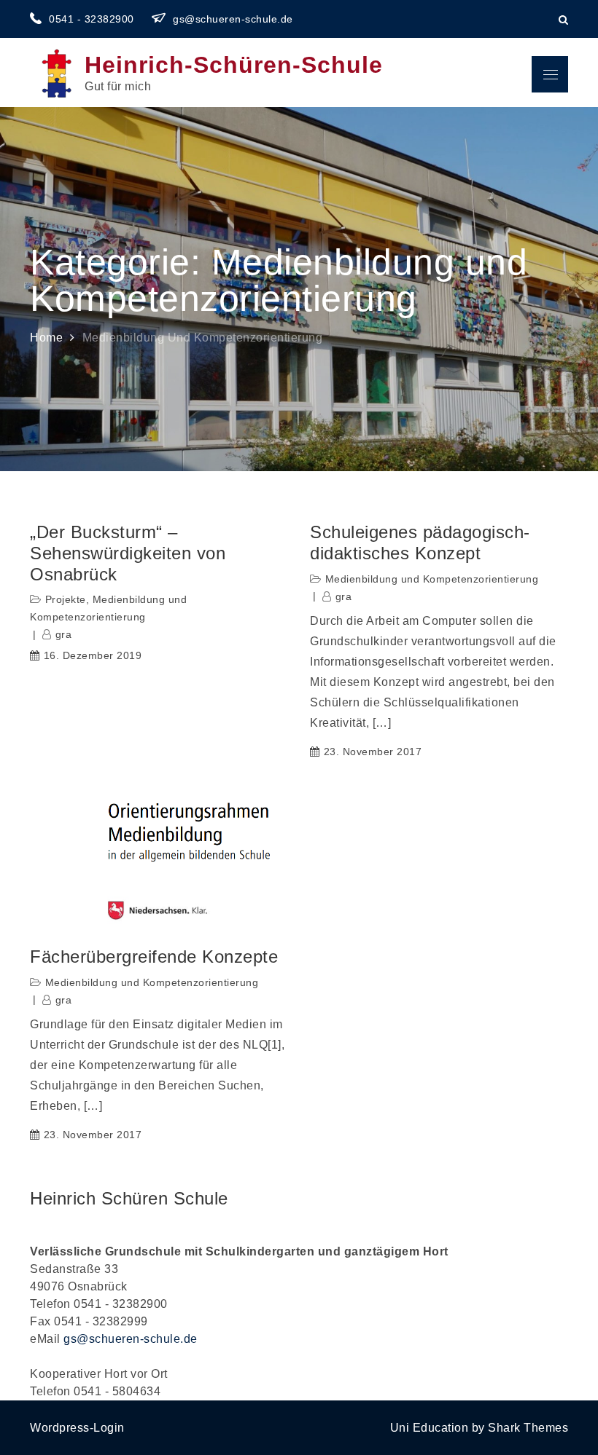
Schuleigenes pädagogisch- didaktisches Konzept (420, 542)
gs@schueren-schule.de (233, 19)
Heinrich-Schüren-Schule (234, 65)
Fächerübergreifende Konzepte (154, 956)
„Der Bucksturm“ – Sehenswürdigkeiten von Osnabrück (127, 553)
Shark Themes (528, 1428)
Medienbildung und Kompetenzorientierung (432, 579)
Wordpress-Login (77, 1428)
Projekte (65, 599)
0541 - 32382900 (93, 19)
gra (63, 634)
